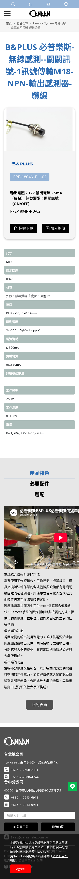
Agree (20, 869)
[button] (13, 4)
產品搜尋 (22, 23)
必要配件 (39, 483)
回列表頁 (39, 704)
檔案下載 (26, 228)
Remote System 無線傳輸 (49, 23)
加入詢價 (57, 228)
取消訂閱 (58, 827)
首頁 (9, 23)
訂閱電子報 (21, 827)
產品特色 (39, 473)
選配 (39, 494)
